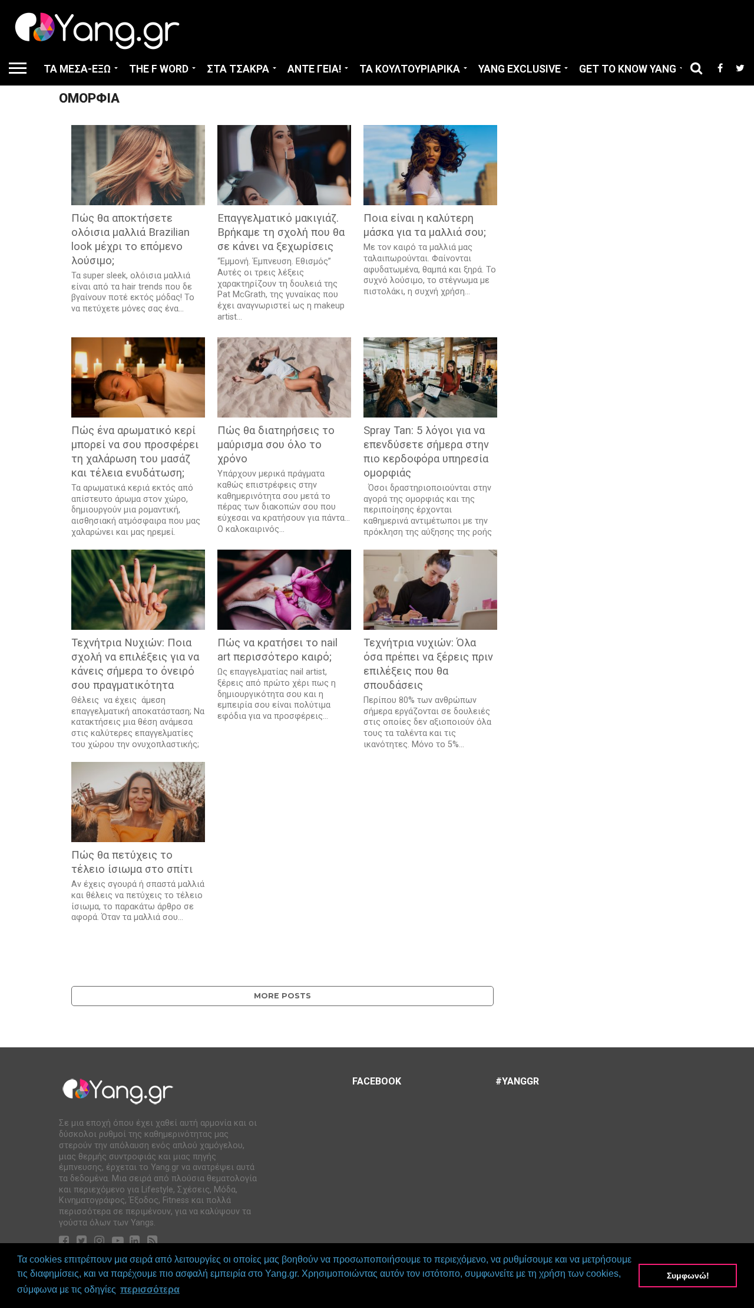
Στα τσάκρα (238, 69)
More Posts (282, 995)
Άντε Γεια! (314, 69)
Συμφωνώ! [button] (688, 1275)
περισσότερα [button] (150, 1289)
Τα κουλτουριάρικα (409, 69)
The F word (158, 69)
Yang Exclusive (519, 69)
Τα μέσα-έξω (77, 69)
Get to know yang (627, 69)
